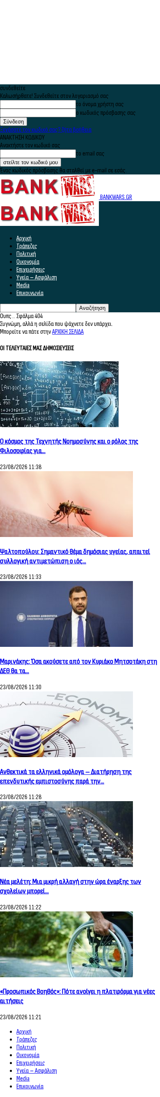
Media (23, 285)
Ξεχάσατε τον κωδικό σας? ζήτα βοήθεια (45, 130)
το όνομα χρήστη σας (100, 104)
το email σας (90, 154)
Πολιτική (26, 254)
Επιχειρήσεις (30, 270)
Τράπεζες (26, 246)
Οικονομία (27, 262)
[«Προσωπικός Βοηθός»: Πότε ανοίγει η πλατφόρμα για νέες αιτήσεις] (66, 975)
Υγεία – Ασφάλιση (36, 277)
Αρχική (24, 238)
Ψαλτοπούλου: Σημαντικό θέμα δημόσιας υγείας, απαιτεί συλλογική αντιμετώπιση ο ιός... (75, 556)
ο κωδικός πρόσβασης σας (106, 113)
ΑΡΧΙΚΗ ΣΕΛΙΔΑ (68, 332)
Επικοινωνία (29, 293)
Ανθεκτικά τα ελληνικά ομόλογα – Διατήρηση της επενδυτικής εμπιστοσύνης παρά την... (66, 776)
